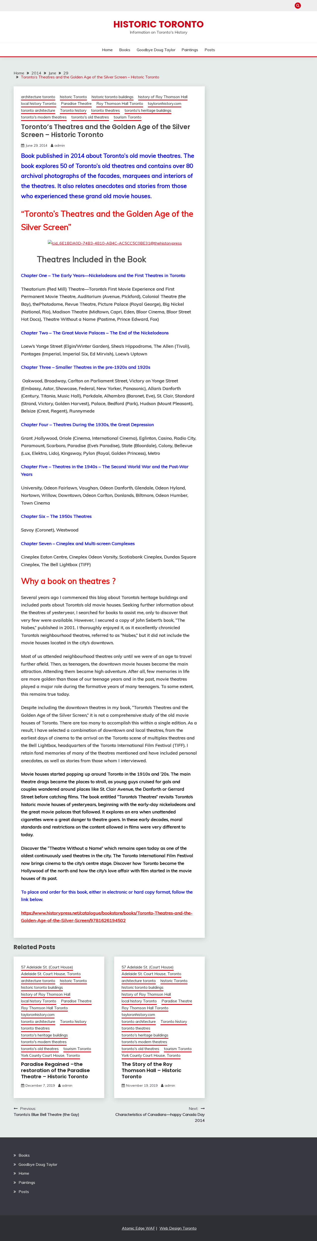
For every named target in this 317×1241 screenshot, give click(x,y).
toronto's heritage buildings (148, 110)
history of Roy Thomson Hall (162, 96)
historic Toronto (73, 96)
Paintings (190, 49)
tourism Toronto (127, 117)
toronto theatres (105, 110)
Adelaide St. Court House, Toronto (51, 973)
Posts (210, 49)
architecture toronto (38, 96)
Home (107, 49)
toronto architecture (38, 110)
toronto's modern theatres (44, 117)
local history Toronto (38, 103)
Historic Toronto (158, 24)
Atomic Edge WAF (138, 1228)
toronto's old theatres (90, 117)
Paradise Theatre (76, 103)
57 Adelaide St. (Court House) (47, 967)
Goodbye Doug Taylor (156, 49)
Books (124, 49)
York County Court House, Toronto (50, 1055)
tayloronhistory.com (164, 103)
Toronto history (73, 110)
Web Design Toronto (178, 1228)
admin (59, 145)
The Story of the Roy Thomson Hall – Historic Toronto (151, 1070)
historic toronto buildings (112, 96)
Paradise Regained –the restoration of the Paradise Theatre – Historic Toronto (55, 1070)
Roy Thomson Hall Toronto (119, 103)
